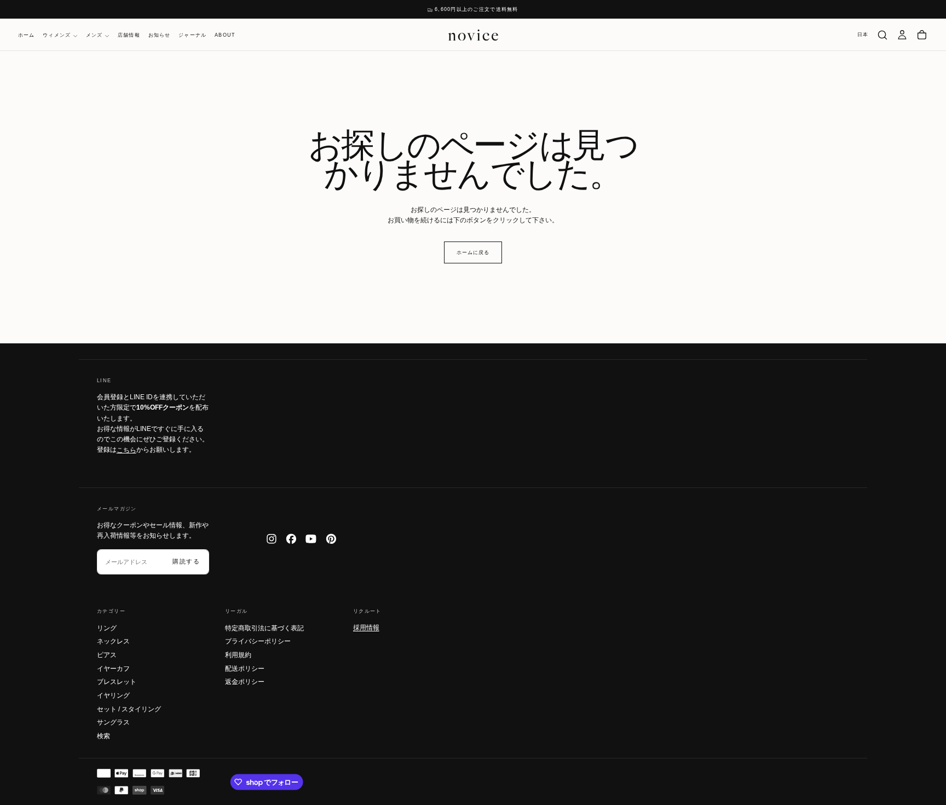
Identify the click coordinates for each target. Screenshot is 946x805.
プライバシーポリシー (258, 641)
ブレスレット (116, 682)
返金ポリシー (244, 682)
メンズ (94, 35)
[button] (863, 35)
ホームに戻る (473, 252)
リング (107, 628)
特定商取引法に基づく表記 (264, 628)
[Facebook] (291, 539)
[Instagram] (272, 539)
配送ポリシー (244, 668)
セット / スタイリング (129, 709)
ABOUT (225, 35)
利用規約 (238, 655)
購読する (186, 561)
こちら (126, 449)
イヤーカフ (113, 668)
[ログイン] (902, 35)
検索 (103, 736)
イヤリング (113, 695)
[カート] (922, 35)
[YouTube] (311, 539)
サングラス (113, 722)
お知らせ (159, 35)
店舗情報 (129, 35)
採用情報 (366, 627)
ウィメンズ (57, 35)
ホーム (26, 35)
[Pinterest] (331, 539)
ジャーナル (192, 35)
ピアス (107, 655)
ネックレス (113, 641)
